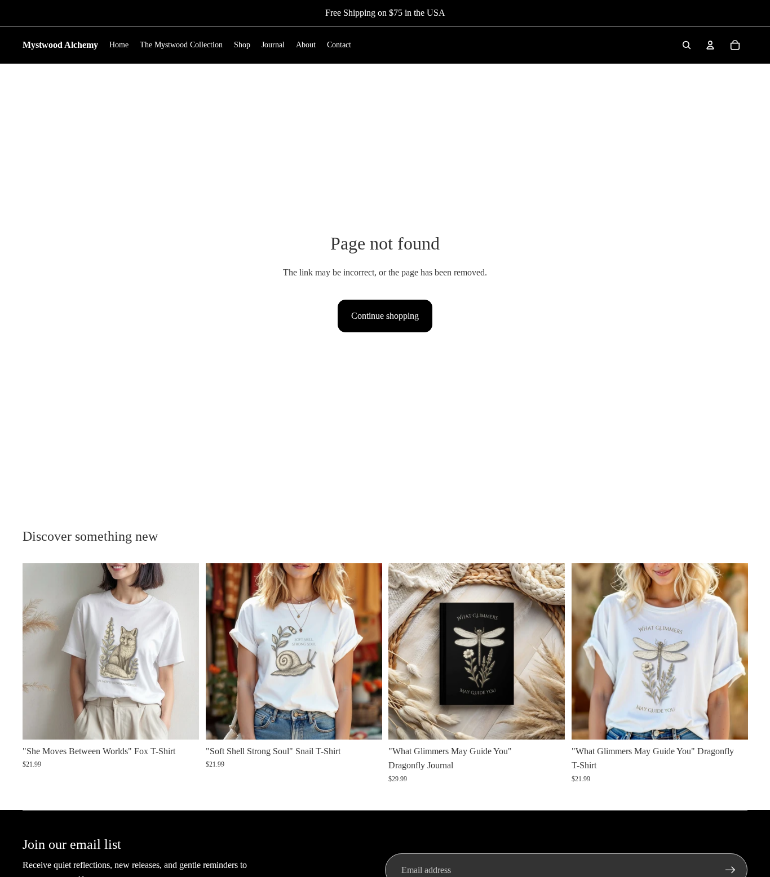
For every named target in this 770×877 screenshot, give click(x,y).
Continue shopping (385, 315)
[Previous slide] (39, 651)
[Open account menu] (710, 45)
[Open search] (686, 45)
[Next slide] (182, 651)
